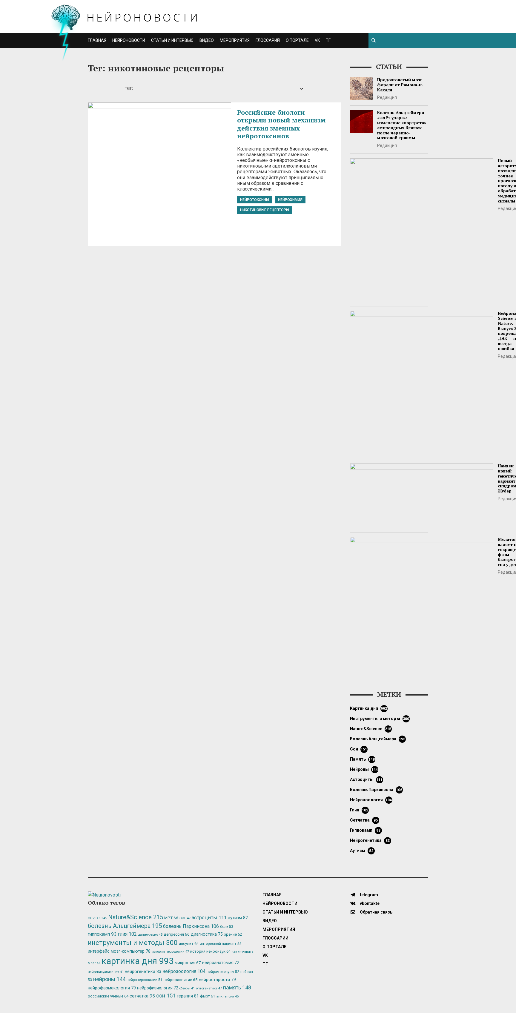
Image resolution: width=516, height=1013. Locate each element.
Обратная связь (375, 912)
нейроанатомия (220, 962)
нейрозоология (371, 799)
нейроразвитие (181, 979)
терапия (188, 996)
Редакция (387, 97)
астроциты (366, 779)
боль (226, 927)
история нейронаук (210, 951)
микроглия (188, 962)
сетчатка (364, 820)
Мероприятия (235, 40)
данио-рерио (150, 935)
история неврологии (170, 951)
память (362, 759)
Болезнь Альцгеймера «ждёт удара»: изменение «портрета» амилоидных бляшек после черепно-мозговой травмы (401, 125)
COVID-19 (97, 918)
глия (359, 810)
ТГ (328, 40)
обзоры (187, 988)
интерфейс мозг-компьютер (119, 951)
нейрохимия (290, 200)
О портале (297, 40)
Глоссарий (268, 40)
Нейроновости (128, 40)
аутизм (361, 850)
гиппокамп (365, 830)
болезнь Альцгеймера (378, 738)
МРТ (171, 917)
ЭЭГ (185, 918)
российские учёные (108, 996)
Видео (206, 40)
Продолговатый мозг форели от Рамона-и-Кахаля (400, 85)
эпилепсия (227, 996)
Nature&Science (370, 728)
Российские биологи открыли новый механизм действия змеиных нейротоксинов (281, 124)
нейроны (364, 769)
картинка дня (368, 708)
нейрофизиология (157, 988)
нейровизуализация (106, 972)
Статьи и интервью (172, 40)
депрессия (177, 934)
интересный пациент (220, 943)
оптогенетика (209, 988)
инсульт (189, 943)
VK (317, 40)
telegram (368, 894)
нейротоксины (254, 200)
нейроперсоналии (144, 980)
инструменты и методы (379, 718)
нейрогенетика (370, 840)
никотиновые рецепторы (264, 210)
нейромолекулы (223, 972)
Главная (97, 40)
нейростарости (217, 979)
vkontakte (369, 903)
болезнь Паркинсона (376, 789)
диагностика (207, 934)
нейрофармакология (112, 988)
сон (358, 749)
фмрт (207, 996)
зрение (233, 934)
